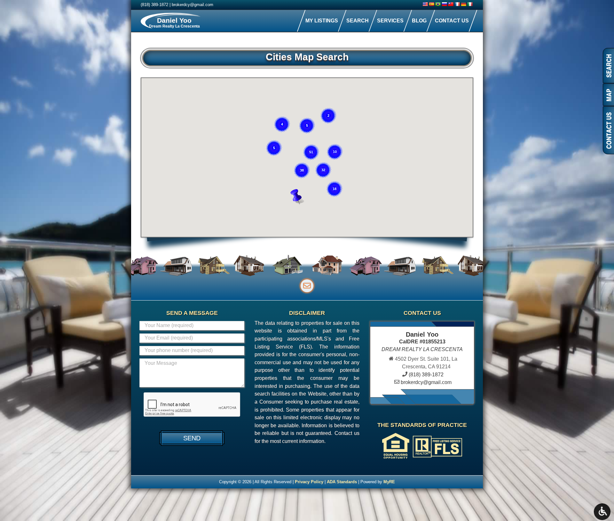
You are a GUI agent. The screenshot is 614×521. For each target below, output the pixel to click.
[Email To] (307, 285)
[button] (299, 196)
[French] (457, 4)
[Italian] (470, 4)
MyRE (389, 481)
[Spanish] (431, 4)
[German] (463, 4)
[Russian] (444, 4)
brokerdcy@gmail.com (192, 4)
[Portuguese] (438, 4)
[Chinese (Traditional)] (450, 4)
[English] (425, 4)
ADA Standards (342, 481)
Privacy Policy (309, 481)
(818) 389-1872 (154, 4)
